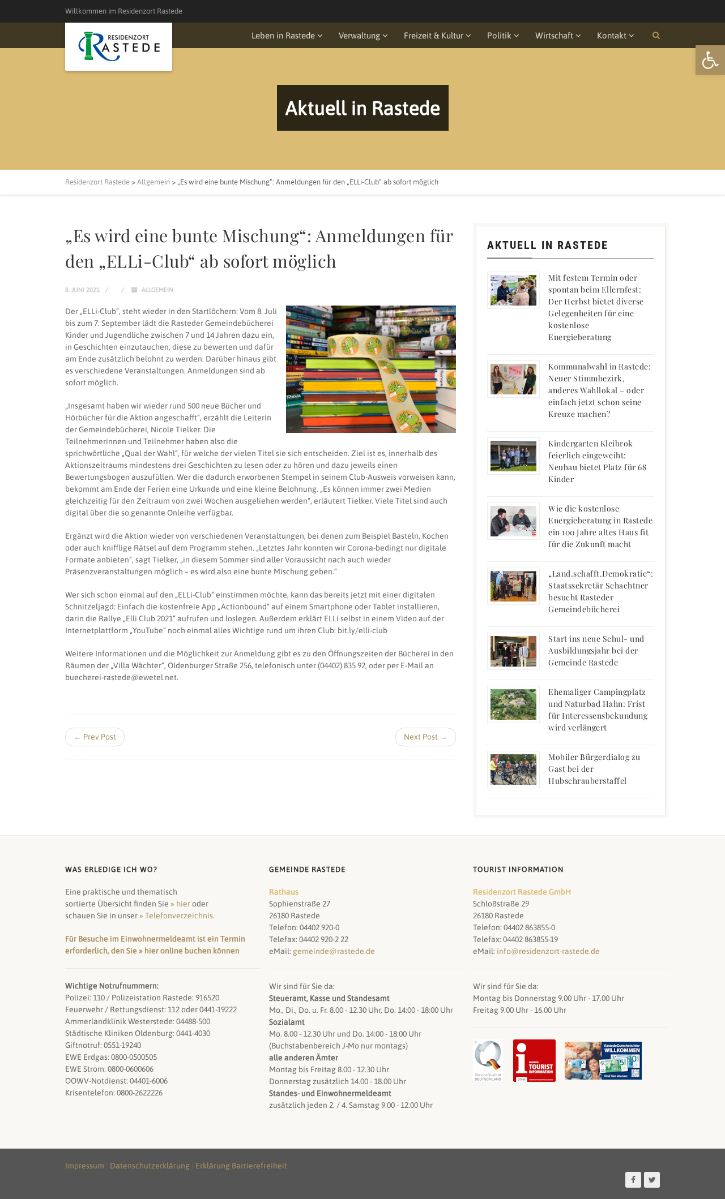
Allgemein (157, 289)
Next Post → (425, 736)
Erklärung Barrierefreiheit (241, 1165)
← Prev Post (95, 736)
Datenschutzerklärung (150, 1165)
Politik (499, 35)
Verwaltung (359, 35)
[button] (710, 60)
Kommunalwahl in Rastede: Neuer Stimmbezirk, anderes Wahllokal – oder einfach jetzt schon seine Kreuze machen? (599, 390)
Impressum (84, 1165)
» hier (180, 903)
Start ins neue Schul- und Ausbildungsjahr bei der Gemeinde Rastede (596, 650)
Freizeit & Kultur (433, 35)
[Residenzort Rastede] (119, 46)
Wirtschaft (554, 35)
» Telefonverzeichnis (176, 915)
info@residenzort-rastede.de (548, 951)
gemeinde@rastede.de (334, 951)
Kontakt (611, 35)
